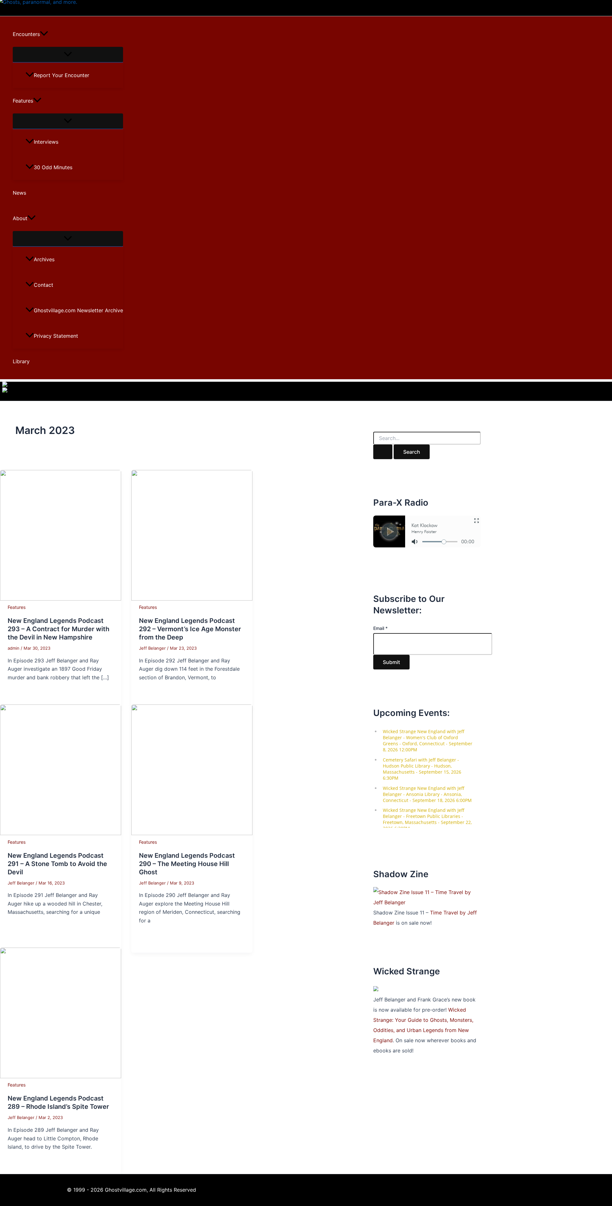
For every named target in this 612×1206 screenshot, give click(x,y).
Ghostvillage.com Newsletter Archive (78, 310)
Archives (44, 259)
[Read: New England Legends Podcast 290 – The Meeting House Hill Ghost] (191, 833)
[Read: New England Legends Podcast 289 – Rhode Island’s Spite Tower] (60, 1076)
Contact (43, 285)
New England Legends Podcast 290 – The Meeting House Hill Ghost (187, 864)
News (19, 193)
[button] (44, 34)
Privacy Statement (56, 336)
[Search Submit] (382, 451)
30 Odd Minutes (53, 167)
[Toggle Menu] (68, 54)
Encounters (26, 34)
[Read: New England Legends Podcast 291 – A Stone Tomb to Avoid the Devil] (60, 833)
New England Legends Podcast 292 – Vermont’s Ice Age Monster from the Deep (190, 629)
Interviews (46, 142)
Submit (391, 662)
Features (23, 100)
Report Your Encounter (61, 75)
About (20, 218)
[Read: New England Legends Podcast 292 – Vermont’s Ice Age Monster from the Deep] (191, 599)
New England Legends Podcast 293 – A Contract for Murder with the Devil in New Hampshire (58, 629)
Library (21, 361)
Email (380, 628)
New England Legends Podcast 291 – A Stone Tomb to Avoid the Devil (57, 864)
